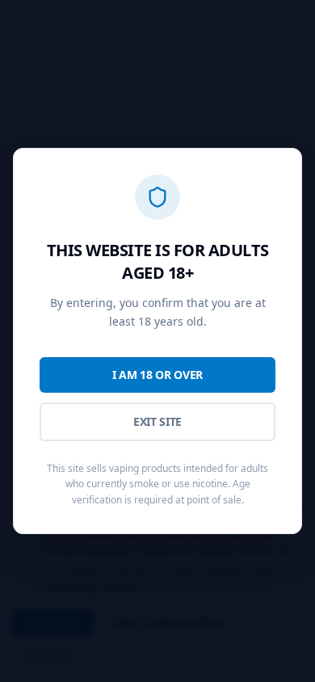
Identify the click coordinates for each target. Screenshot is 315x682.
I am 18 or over (157, 374)
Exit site (157, 421)
